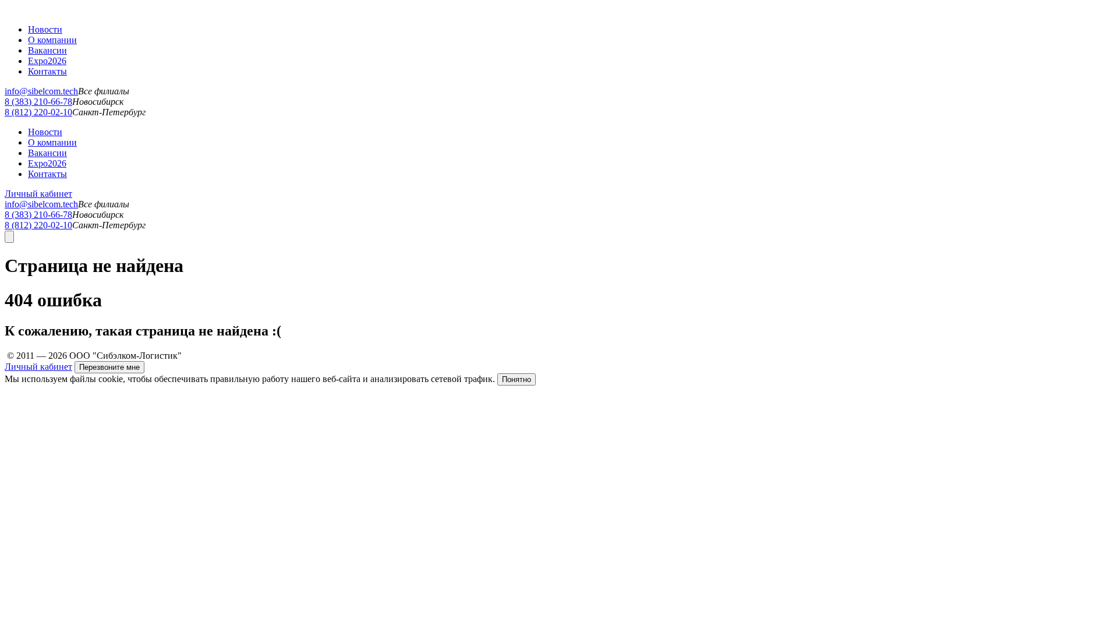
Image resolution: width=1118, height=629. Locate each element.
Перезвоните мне (109, 367)
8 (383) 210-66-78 (38, 102)
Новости (45, 29)
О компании (52, 40)
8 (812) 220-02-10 (38, 112)
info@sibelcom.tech (41, 91)
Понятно (516, 379)
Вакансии (47, 50)
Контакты (47, 71)
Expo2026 (47, 61)
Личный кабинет (38, 194)
